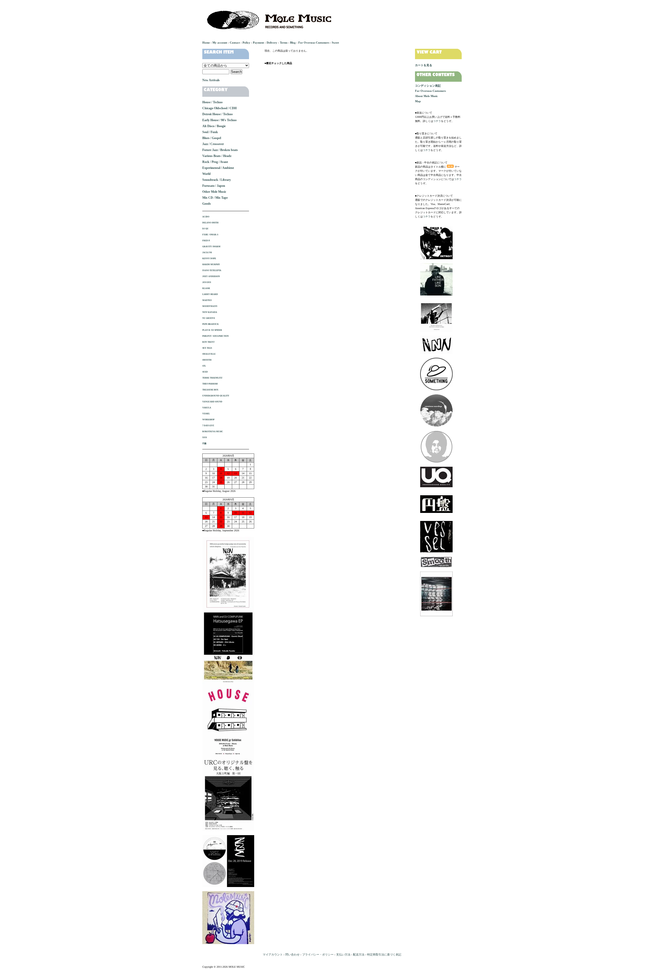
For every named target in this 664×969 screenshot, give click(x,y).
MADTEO (207, 300)
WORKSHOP (208, 419)
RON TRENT (208, 342)
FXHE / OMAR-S (210, 234)
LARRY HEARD (210, 294)
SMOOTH (206, 360)
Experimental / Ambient (218, 168)
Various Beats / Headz (216, 156)
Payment (258, 42)
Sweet (335, 42)
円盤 (204, 443)
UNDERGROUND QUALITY (215, 396)
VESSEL (206, 414)
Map (418, 101)
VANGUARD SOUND (212, 402)
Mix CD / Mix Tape (215, 198)
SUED (205, 372)
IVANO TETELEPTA (211, 270)
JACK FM (207, 252)
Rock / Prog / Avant (215, 162)
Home (206, 42)
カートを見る (423, 65)
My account (219, 42)
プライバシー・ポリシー (318, 954)
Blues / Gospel (211, 138)
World (206, 174)
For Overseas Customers (313, 42)
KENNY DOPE (209, 258)
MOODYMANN (209, 306)
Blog (293, 42)
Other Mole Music (214, 192)
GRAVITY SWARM (211, 246)
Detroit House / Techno (217, 114)
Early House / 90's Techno (219, 120)
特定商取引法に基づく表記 (384, 954)
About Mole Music (426, 96)
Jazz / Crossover (213, 144)
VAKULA (206, 408)
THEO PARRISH (210, 384)
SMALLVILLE (209, 354)
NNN (204, 437)
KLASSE (206, 288)
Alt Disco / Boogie (214, 126)
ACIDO (205, 217)
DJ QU (205, 229)
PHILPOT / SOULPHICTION (215, 336)
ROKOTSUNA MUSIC (212, 431)
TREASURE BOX (210, 390)
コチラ (437, 121)
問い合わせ (292, 954)
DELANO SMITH (210, 223)
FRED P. (206, 240)
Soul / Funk (210, 132)
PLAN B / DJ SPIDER (212, 330)
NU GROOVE (208, 318)
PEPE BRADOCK (210, 324)
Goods (206, 203)
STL (204, 366)
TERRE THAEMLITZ (212, 378)
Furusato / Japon (213, 186)
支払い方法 (343, 954)
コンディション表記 (428, 85)
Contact (235, 42)
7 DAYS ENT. (208, 425)
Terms (283, 42)
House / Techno (212, 102)
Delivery (272, 42)
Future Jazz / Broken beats (220, 150)
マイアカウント (273, 954)
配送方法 (358, 954)
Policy (246, 42)
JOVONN (206, 282)
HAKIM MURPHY (211, 264)
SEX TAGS (207, 348)
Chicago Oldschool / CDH (219, 108)
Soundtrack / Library (216, 180)
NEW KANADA (209, 312)
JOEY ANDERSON (211, 276)
